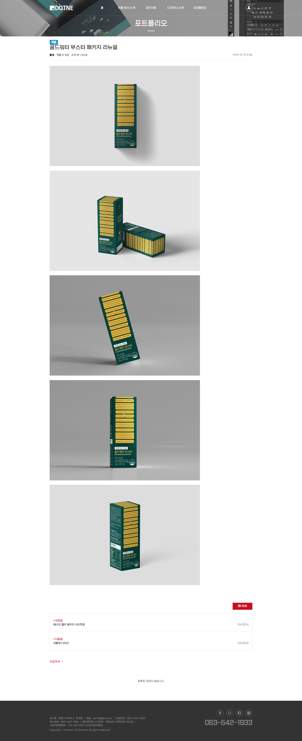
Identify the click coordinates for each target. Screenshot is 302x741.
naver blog (220, 712)
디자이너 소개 (175, 7)
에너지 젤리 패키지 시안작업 (151, 624)
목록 (244, 606)
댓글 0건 (63, 55)
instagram (248, 712)
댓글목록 (55, 661)
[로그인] (248, 7)
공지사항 (151, 7)
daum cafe (229, 712)
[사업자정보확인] (94, 725)
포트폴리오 (200, 7)
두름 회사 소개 (126, 7)
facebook (239, 712)
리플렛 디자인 (151, 643)
